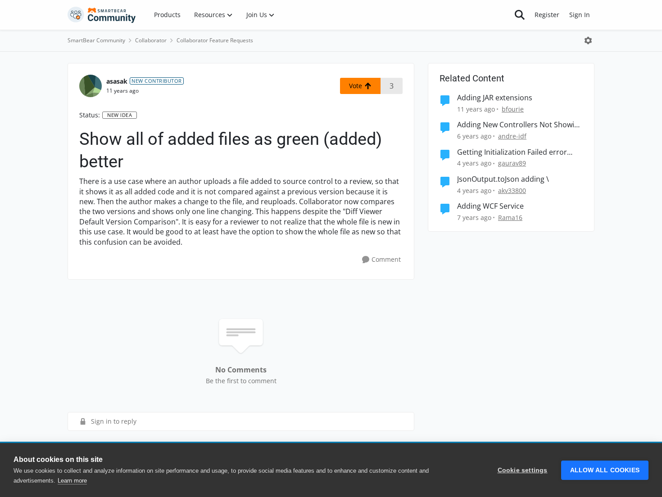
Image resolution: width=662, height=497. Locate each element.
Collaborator (151, 40)
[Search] (519, 14)
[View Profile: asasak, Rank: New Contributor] (90, 86)
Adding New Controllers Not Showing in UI (520, 125)
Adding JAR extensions (494, 98)
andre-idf (512, 136)
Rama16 (510, 217)
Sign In (579, 14)
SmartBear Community (96, 40)
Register (547, 14)
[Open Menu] (588, 40)
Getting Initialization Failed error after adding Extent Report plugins (515, 152)
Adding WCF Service (490, 206)
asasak (116, 81)
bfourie (513, 109)
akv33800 (512, 190)
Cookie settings (523, 470)
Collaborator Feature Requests (215, 40)
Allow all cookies (604, 470)
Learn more (72, 480)
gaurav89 (512, 163)
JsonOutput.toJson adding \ (503, 179)
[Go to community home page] (102, 15)
